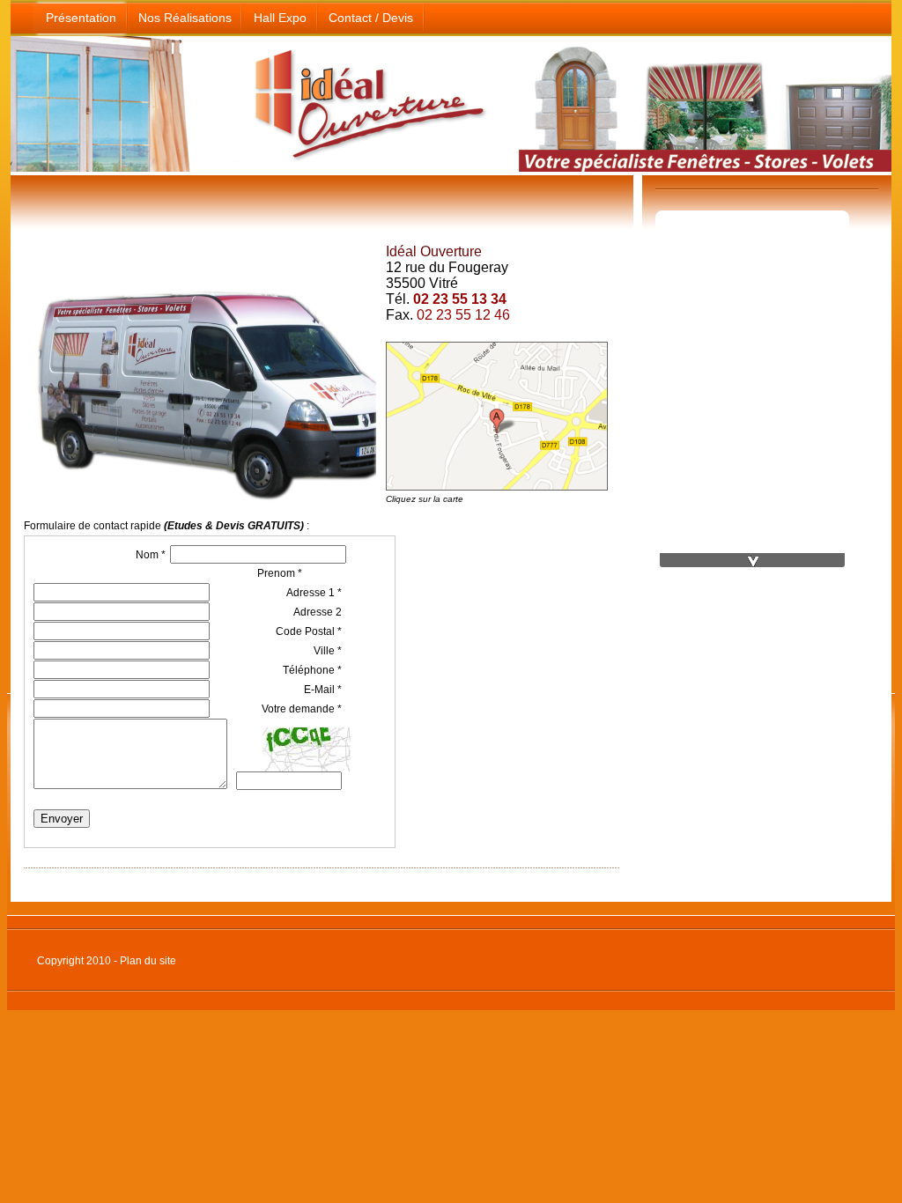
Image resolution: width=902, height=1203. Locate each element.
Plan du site (148, 961)
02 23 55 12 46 (463, 314)
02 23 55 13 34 (459, 299)
